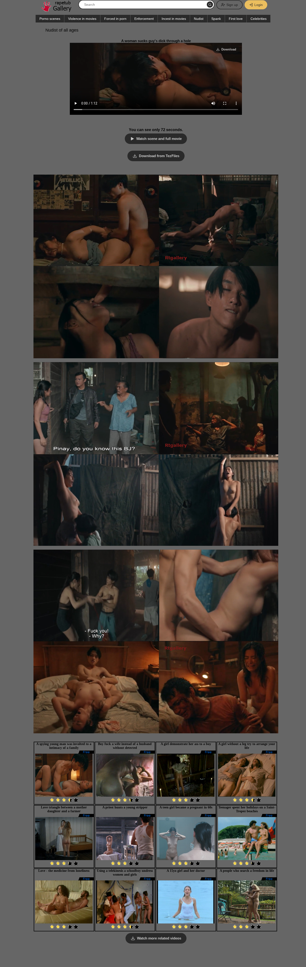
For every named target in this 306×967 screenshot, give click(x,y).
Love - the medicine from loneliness (63, 871)
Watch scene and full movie (159, 139)
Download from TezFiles (159, 156)
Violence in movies (82, 19)
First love (236, 19)
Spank (216, 19)
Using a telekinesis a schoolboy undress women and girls (125, 872)
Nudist (198, 19)
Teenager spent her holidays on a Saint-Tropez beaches (246, 809)
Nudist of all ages (61, 30)
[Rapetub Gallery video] (58, 10)
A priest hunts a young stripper (125, 807)
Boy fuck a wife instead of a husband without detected (125, 746)
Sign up (232, 5)
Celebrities (259, 19)
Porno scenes (49, 19)
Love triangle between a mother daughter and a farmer (64, 809)
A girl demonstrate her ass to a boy (186, 744)
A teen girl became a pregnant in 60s (185, 807)
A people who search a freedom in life (247, 871)
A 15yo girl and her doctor (186, 871)
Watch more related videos (159, 938)
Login (258, 5)
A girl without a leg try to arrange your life (246, 746)
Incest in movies (174, 19)
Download (228, 49)
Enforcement (144, 19)
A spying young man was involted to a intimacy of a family (63, 746)
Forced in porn (115, 19)
